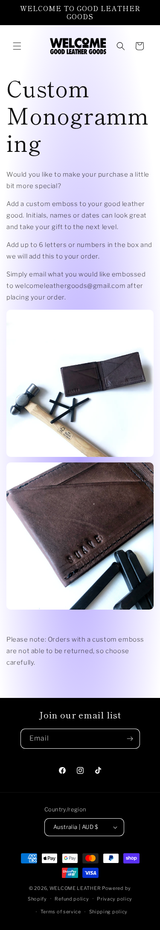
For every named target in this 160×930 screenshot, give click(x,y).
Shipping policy (108, 912)
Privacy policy (114, 899)
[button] (17, 46)
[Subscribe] (130, 739)
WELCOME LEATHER (75, 888)
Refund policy (72, 899)
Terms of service (61, 912)
